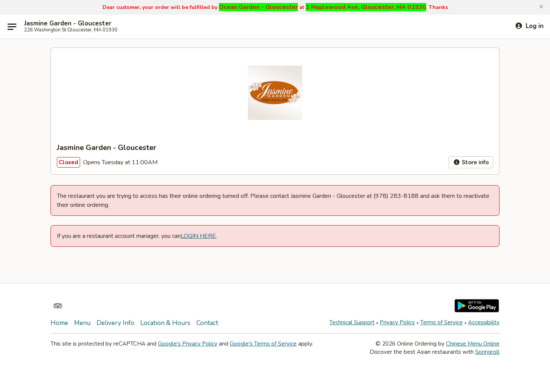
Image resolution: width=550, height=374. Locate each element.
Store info (474, 162)
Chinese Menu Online (472, 343)
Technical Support (352, 322)
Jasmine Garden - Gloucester (67, 23)
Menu (82, 323)
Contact (207, 323)
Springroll (487, 352)
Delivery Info (115, 323)
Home (59, 323)
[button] (541, 6)
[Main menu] (12, 27)
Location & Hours (165, 323)
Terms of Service (441, 322)
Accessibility (483, 322)
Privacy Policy (397, 322)
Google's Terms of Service (263, 343)
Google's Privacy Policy (187, 343)
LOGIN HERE (198, 236)
